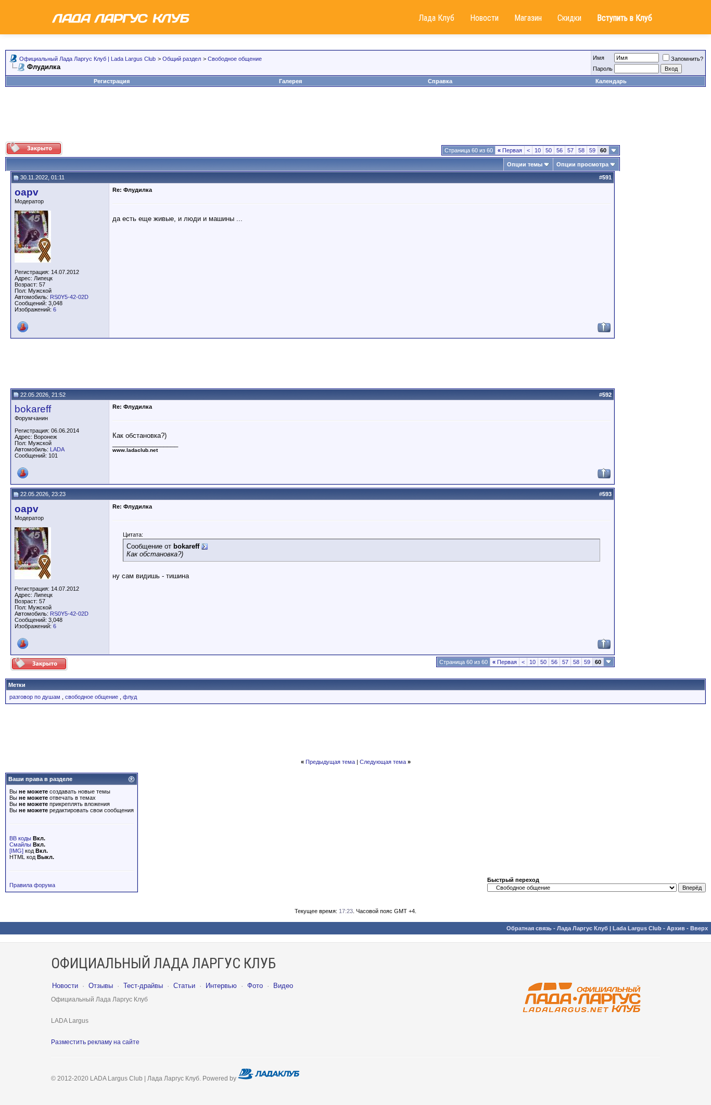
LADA (57, 449)
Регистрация (112, 81)
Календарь (611, 81)
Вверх (699, 928)
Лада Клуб (436, 18)
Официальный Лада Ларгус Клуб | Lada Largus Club (87, 59)
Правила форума (32, 885)
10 (538, 150)
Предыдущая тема (330, 762)
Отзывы (100, 986)
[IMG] (16, 851)
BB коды (20, 838)
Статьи (184, 986)
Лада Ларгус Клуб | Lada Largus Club (609, 928)
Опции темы (524, 164)
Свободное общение (235, 59)
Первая (510, 150)
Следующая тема (383, 762)
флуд (130, 697)
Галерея (290, 81)
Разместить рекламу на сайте (95, 1042)
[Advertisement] (355, 118)
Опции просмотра (582, 164)
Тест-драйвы (143, 986)
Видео (283, 986)
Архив (676, 928)
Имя (598, 58)
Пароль (603, 69)
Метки (17, 685)
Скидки (569, 18)
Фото (255, 986)
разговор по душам (34, 697)
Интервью (221, 986)
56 (559, 150)
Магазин (528, 18)
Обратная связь (529, 928)
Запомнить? (687, 59)
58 (581, 150)
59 (592, 150)
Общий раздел (181, 59)
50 (548, 150)
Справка (440, 81)
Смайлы (20, 844)
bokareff (33, 409)
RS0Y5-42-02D (69, 297)
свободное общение (91, 697)
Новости (484, 18)
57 (570, 150)
